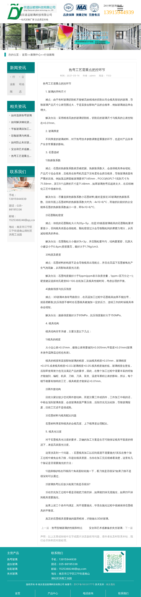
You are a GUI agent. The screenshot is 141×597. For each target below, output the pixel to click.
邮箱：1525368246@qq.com (68, 568)
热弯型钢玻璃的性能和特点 (67, 527)
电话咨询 (88, 593)
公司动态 (21, 84)
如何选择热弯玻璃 (21, 115)
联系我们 (123, 593)
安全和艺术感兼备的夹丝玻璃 (22, 149)
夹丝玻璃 (12, 573)
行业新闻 (49, 54)
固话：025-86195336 (64, 564)
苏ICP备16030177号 (84, 584)
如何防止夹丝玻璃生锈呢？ (22, 142)
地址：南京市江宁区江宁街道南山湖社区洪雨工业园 (70, 576)
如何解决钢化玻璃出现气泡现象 (22, 122)
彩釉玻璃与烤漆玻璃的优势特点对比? (22, 135)
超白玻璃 (12, 564)
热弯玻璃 (12, 559)
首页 (24, 54)
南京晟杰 (110, 584)
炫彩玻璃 (12, 568)
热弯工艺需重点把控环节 (22, 155)
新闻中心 (35, 54)
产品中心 (53, 593)
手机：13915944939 (63, 559)
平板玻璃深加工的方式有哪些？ (22, 128)
